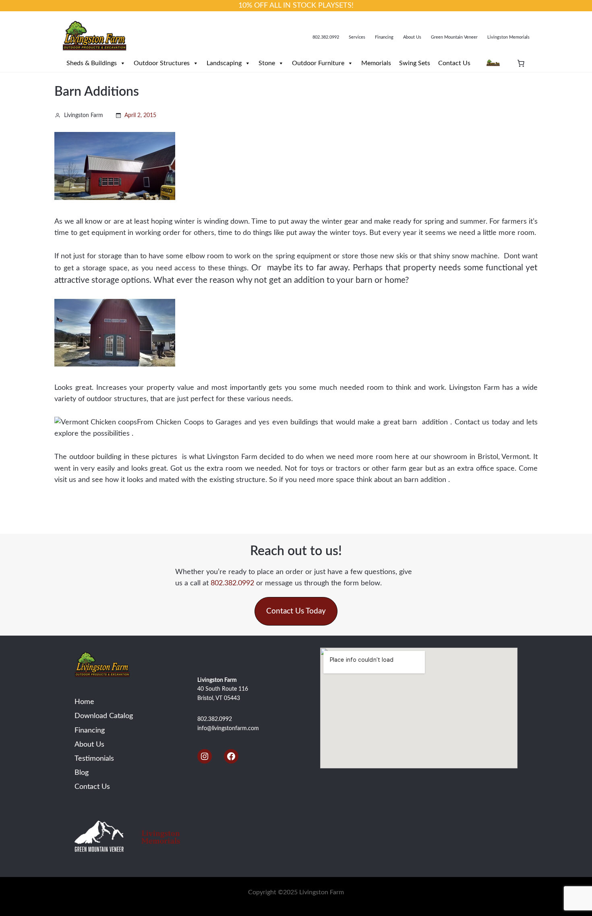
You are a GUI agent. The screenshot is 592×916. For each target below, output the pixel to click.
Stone (267, 63)
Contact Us (454, 63)
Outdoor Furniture (318, 63)
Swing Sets (414, 63)
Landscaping (224, 63)
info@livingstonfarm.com (228, 728)
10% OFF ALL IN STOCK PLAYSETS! (296, 5)
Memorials (376, 63)
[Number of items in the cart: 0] (521, 63)
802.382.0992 (232, 583)
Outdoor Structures (162, 63)
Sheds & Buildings (91, 63)
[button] (296, 611)
